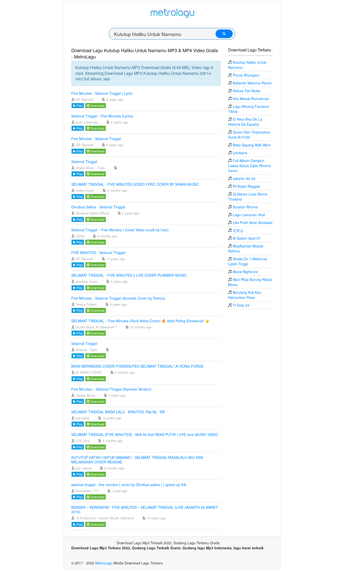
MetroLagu (104, 562)
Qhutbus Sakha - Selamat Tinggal (98, 206)
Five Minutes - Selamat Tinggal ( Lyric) (102, 93)
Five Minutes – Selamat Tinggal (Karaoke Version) (111, 389)
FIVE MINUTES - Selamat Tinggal (98, 252)
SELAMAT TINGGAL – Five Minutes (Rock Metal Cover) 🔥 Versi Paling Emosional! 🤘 (140, 320)
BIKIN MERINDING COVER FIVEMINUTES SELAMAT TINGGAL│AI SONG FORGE (137, 366)
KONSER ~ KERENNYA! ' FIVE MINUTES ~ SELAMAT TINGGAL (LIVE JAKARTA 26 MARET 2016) (144, 509)
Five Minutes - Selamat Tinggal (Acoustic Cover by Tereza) (118, 298)
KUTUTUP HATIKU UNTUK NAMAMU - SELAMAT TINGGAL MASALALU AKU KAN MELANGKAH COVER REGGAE (137, 459)
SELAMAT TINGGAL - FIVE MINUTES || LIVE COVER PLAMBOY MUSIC (129, 275)
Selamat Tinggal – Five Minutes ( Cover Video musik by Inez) (120, 229)
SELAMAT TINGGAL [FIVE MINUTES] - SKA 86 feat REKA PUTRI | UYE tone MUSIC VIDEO (144, 434)
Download (97, 105)
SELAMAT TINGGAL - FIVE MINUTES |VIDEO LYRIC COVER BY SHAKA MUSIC (135, 184)
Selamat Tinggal (84, 161)
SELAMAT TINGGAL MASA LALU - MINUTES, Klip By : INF (118, 411)
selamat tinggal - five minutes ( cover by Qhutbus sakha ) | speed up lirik (128, 484)
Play (79, 105)
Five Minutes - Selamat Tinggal (96, 138)
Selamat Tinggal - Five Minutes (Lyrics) (102, 115)
